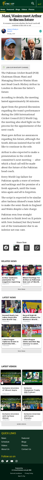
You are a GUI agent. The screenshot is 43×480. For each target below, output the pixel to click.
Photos (31, 9)
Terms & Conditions (16, 473)
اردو (39, 3)
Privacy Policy (29, 473)
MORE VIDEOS (21, 424)
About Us (5, 449)
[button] (15, 67)
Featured (10, 9)
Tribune (25, 468)
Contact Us (26, 449)
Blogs (18, 9)
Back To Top (21, 476)
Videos (24, 9)
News (3, 9)
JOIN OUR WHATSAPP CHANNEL (17, 67)
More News (21, 289)
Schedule (5, 442)
